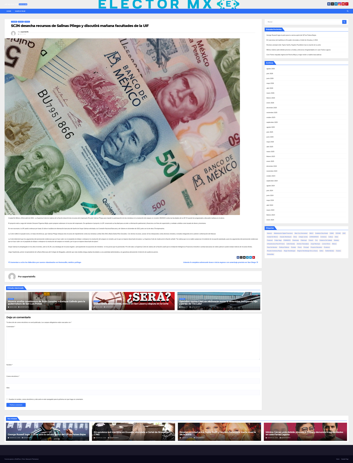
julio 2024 (269, 190)
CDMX (332, 233)
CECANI (338, 233)
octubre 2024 (270, 176)
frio (316, 240)
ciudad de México (272, 237)
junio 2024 (270, 195)
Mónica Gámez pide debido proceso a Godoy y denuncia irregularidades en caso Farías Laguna (298, 50)
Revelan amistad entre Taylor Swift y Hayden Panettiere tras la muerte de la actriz (293, 45)
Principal (306, 247)
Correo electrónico (12, 376)
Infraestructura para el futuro (276, 244)
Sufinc (321, 251)
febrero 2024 (270, 215)
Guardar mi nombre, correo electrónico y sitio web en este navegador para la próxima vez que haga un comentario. (46, 399)
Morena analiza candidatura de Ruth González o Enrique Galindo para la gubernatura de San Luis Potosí (46, 302)
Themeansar (35, 459)
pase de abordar (272, 247)
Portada (27, 21)
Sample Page (20, 11)
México (334, 244)
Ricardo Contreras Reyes (274, 251)
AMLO (311, 233)
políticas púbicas (284, 247)
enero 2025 (270, 161)
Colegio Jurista (303, 237)
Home (9, 11)
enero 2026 (270, 103)
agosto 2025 (270, 127)
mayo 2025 (270, 142)
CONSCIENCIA (314, 237)
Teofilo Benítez (329, 251)
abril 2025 (269, 146)
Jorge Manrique (315, 244)
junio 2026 (270, 78)
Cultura (331, 237)
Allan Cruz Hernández (301, 233)
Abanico (269, 233)
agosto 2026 (270, 68)
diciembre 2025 (271, 107)
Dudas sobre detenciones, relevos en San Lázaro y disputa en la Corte (131, 303)
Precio (300, 247)
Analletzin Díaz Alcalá (321, 233)
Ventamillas (270, 254)
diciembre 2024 (271, 166)
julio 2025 (269, 132)
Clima (295, 237)
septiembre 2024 (272, 181)
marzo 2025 (270, 151)
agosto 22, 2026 (15, 437)
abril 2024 (269, 205)
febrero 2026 (270, 98)
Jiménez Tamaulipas (303, 244)
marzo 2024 (270, 210)
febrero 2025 (270, 156)
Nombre (9, 365)
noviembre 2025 (271, 112)
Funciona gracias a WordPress (13, 459)
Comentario (10, 326)
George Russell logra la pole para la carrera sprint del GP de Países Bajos (291, 35)
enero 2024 (270, 220)
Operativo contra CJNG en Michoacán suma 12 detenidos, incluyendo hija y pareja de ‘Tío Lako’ (218, 302)
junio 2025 (270, 137)
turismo (338, 251)
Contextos (323, 237)
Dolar (336, 237)
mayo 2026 (270, 83)
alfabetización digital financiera (283, 233)
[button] (347, 11)
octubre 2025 (270, 117)
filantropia (296, 240)
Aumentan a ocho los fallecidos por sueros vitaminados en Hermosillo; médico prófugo (45, 262)
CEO (344, 233)
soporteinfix (24, 32)
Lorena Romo (326, 244)
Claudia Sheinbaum (285, 237)
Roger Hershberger (289, 251)
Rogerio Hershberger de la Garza (307, 251)
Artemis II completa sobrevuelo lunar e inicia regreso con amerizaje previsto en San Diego (219, 262)
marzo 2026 (270, 93)
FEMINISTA (287, 240)
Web (7, 388)
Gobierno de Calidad (326, 240)
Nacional (20, 21)
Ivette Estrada (291, 244)
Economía (14, 21)
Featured (269, 240)
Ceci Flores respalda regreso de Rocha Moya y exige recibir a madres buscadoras (293, 54)
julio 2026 (269, 73)
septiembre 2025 (272, 122)
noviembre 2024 (271, 171)
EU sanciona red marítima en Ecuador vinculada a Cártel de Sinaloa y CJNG (292, 40)
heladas (336, 240)
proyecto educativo (316, 247)
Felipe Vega (278, 240)
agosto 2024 (270, 185)
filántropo (304, 240)
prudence (327, 247)
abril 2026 (269, 88)
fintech (311, 240)
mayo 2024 (270, 200)
